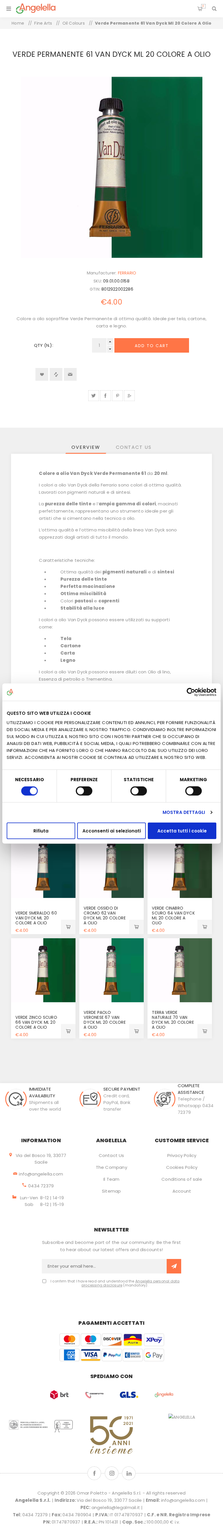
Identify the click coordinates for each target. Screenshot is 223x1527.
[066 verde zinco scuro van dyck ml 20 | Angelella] (43, 970)
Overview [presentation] (85, 447)
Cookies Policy (182, 1167)
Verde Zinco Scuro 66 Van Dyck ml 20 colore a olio (36, 1022)
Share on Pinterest (117, 395)
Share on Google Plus (129, 395)
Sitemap (111, 1191)
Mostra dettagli (184, 812)
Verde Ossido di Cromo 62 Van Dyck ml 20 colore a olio (104, 915)
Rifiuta (40, 831)
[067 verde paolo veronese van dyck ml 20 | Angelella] (111, 970)
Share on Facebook (105, 395)
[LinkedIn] (129, 1473)
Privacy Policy (182, 1155)
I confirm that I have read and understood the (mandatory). (115, 1283)
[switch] (84, 791)
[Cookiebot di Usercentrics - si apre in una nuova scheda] (191, 692)
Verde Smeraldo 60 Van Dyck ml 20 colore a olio (36, 918)
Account (181, 1191)
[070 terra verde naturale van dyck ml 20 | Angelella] (180, 970)
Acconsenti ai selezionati (111, 831)
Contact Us (111, 1155)
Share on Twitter (93, 395)
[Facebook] (94, 1473)
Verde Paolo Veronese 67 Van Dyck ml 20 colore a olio (104, 1020)
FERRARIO (127, 273)
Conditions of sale (181, 1179)
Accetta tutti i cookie (182, 831)
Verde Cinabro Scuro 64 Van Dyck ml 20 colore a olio (173, 915)
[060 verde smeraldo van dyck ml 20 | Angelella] (43, 866)
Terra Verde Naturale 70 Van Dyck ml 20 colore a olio (173, 1020)
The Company (111, 1167)
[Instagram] (111, 1473)
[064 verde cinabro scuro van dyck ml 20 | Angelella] (180, 866)
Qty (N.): (43, 345)
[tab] (86, 447)
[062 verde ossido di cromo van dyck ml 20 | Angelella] (111, 866)
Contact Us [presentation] (134, 447)
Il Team (111, 1179)
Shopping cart (203, 6)
